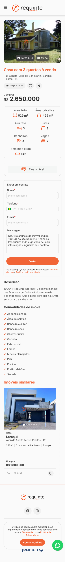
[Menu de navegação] (5, 7)
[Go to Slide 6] (36, 424)
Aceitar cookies (32, 542)
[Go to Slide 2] (26, 424)
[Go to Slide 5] (34, 424)
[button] (32, 41)
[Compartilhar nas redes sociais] (39, 85)
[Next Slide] (58, 41)
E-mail (11, 217)
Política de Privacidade (28, 272)
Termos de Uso (30, 532)
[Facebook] (28, 511)
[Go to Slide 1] (24, 425)
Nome (11, 190)
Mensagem (13, 230)
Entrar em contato (17, 184)
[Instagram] (37, 511)
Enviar (32, 261)
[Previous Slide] (7, 41)
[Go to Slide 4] (31, 424)
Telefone (12, 203)
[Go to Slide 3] (29, 424)
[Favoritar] (30, 85)
